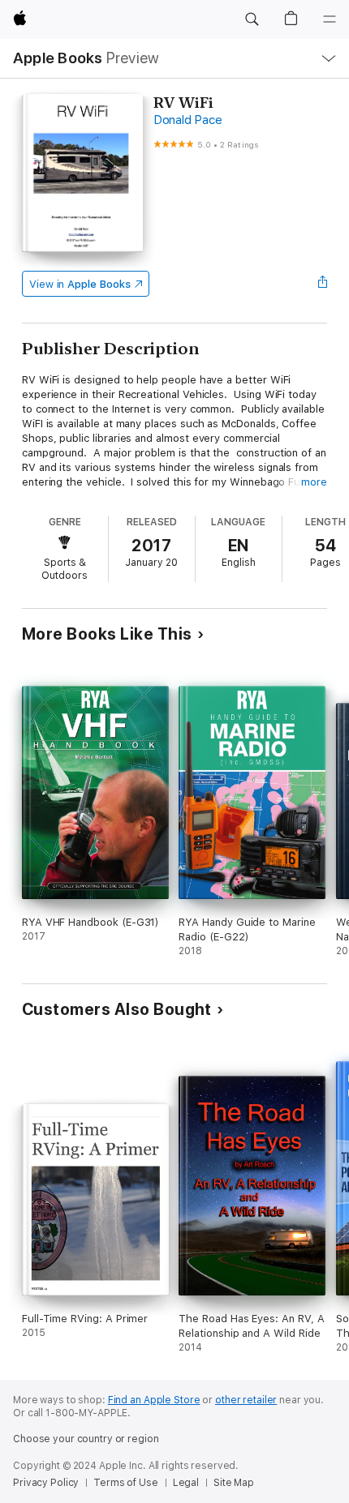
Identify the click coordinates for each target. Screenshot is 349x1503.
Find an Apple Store (154, 1400)
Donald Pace (187, 120)
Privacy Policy (46, 1482)
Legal (186, 1482)
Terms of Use (125, 1482)
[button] (251, 19)
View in (80, 284)
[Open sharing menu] (322, 283)
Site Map (233, 1482)
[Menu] (329, 19)
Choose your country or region (86, 1439)
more (314, 482)
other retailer (246, 1400)
